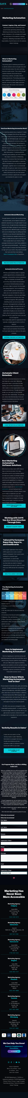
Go (14, 877)
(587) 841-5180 (13, 934)
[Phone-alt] (11, 4)
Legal (18, 1081)
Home (2, 8)
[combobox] (2, 849)
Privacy (14, 1081)
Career (11, 1085)
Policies (5, 1081)
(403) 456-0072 (14, 917)
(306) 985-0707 (14, 972)
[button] (26, 4)
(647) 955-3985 (14, 1009)
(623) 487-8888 (14, 990)
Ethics (9, 1081)
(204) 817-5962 (14, 1028)
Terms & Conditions (19, 1083)
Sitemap (16, 1085)
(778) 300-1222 (14, 953)
